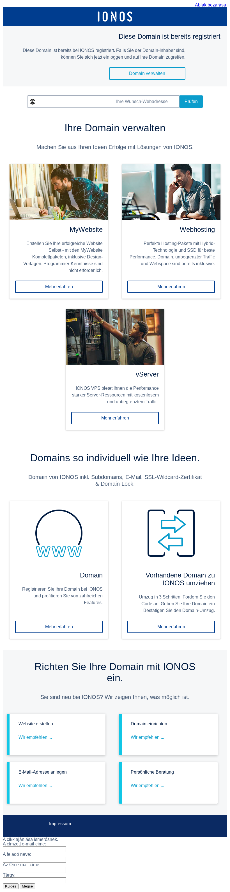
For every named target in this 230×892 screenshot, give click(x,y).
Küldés (10, 886)
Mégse (27, 886)
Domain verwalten (147, 73)
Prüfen (191, 101)
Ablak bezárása (211, 5)
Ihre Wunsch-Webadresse (142, 101)
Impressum (60, 823)
